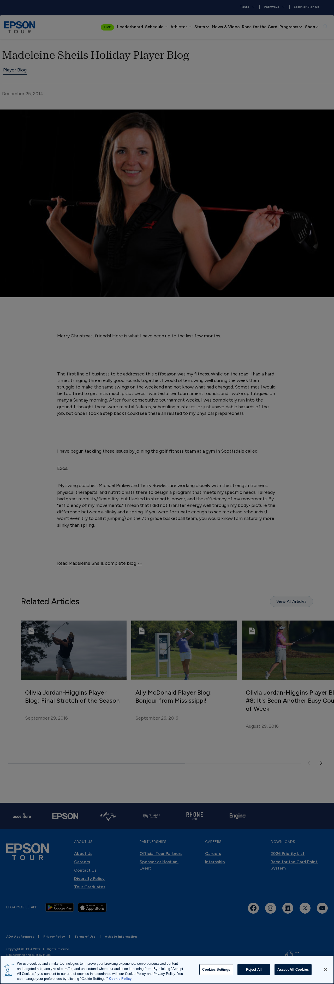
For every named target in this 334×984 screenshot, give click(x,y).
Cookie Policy (120, 979)
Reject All (254, 969)
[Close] (325, 969)
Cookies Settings (216, 969)
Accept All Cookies (292, 969)
